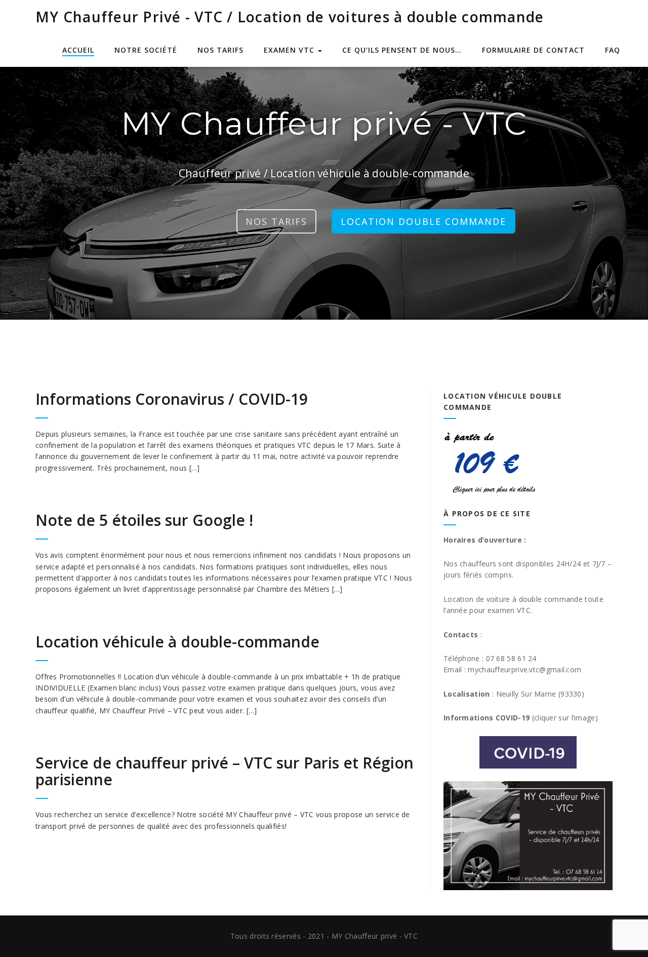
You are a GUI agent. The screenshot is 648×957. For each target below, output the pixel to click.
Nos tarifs (220, 50)
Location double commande (423, 221)
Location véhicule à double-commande (177, 641)
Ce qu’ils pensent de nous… (402, 50)
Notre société (145, 50)
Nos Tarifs (276, 221)
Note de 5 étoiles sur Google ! (144, 520)
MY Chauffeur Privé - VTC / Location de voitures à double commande (289, 16)
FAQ (612, 50)
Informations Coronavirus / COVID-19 (171, 399)
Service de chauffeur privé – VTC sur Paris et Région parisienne (224, 771)
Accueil (78, 50)
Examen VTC (290, 50)
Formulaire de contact (533, 50)
